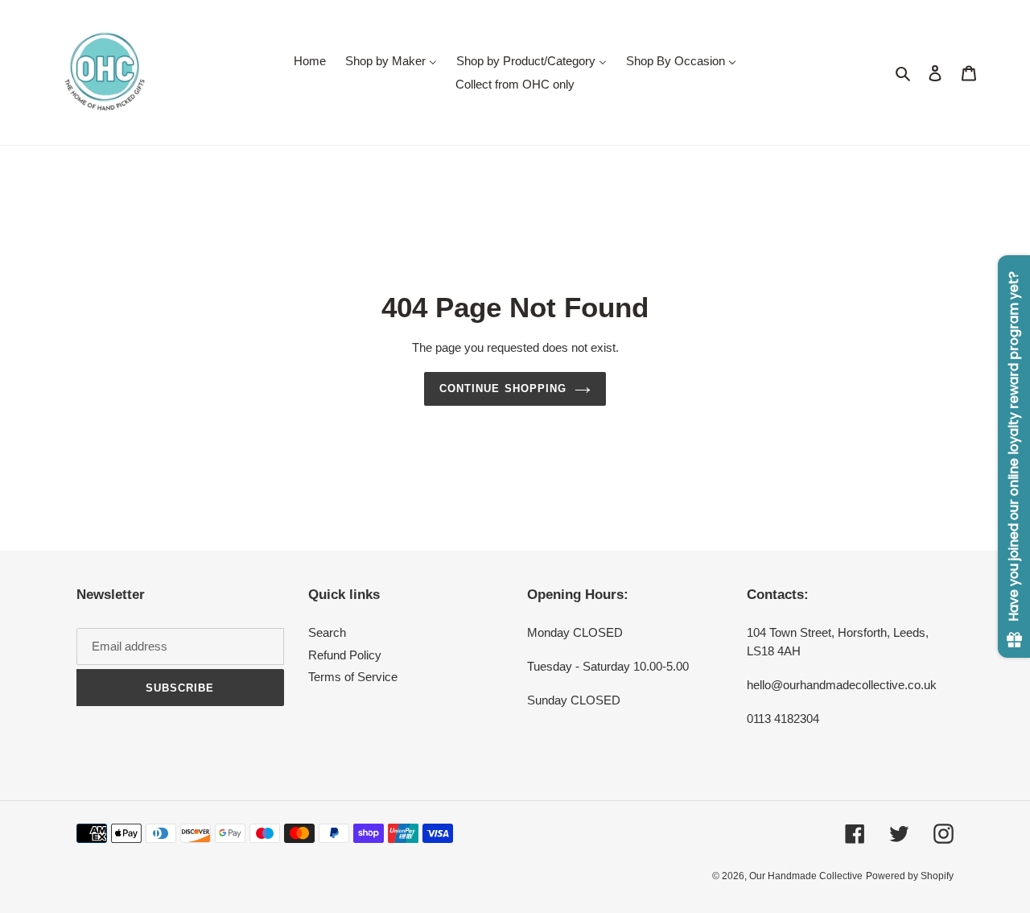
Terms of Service (353, 677)
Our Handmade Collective (806, 876)
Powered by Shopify (910, 876)
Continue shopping (502, 388)
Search (327, 632)
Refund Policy (344, 655)
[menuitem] (310, 60)
